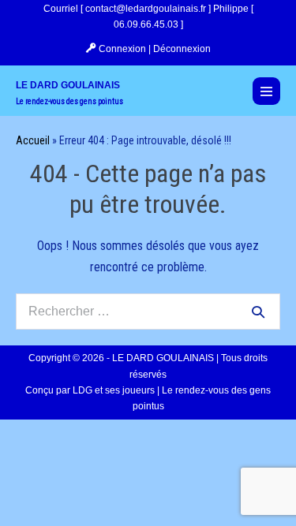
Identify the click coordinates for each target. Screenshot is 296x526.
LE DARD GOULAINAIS (68, 85)
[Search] (258, 311)
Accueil (33, 140)
